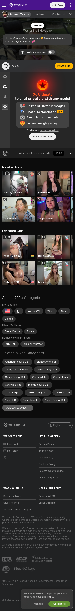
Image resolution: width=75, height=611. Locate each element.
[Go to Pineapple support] (6, 569)
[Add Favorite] (6, 66)
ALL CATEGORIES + (17, 407)
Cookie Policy (46, 597)
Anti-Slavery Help (48, 477)
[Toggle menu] (4, 5)
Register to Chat (42, 136)
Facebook (13, 444)
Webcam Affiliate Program (17, 509)
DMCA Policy (46, 457)
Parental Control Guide (51, 471)
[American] (7, 311)
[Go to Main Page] (23, 5)
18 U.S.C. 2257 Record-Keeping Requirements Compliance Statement (34, 583)
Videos (41, 14)
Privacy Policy (46, 444)
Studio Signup (11, 503)
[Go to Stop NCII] (24, 569)
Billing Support (47, 503)
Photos (59, 14)
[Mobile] (18, 311)
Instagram (12, 450)
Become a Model (12, 496)
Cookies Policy (47, 464)
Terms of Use (46, 450)
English (57, 425)
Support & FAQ (47, 496)
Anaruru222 (11, 298)
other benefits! (49, 130)
